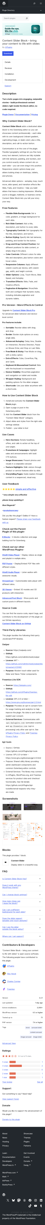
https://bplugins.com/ (22, 685)
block (28, 1027)
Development (10, 80)
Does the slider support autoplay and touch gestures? (14, 919)
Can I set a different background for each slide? (14, 911)
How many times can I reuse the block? (11, 902)
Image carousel (26, 1037)
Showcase (28, 1133)
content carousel (36, 1032)
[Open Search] (34, 3)
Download (8, 53)
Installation (9, 74)
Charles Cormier (13, 981)
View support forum (10, 1099)
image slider (37, 1037)
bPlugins (8, 47)
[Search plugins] (26, 18)
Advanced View (9, 1043)
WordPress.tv (9, 1165)
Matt (5, 1176)
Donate (28, 1161)
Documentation (8, 1157)
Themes (27, 1138)
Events (27, 1157)
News (4, 1138)
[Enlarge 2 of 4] (39, 805)
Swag (27, 1165)
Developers (7, 1161)
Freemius (11, 989)
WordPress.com (10, 1172)
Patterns (27, 1146)
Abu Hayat (11, 974)
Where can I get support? (13, 936)
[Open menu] (41, 3)
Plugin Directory (8, 10)
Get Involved (29, 1153)
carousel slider (37, 1027)
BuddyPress (8, 1185)
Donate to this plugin (11, 1119)
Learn (4, 1153)
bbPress (7, 1180)
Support (8, 86)
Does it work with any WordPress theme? (11, 886)
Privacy (5, 1146)
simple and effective (25, 489)
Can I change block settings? (14, 895)
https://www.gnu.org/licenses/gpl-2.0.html (23, 702)
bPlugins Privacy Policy (16, 733)
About (4, 1133)
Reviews (8, 68)
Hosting (5, 1141)
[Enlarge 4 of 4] (39, 825)
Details (7, 62)
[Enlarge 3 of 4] (18, 815)
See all (40, 1082)
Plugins (27, 1141)
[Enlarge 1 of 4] (18, 805)
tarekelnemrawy (10, 510)
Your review (7, 1082)
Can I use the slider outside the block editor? (13, 928)
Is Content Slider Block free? (14, 879)
